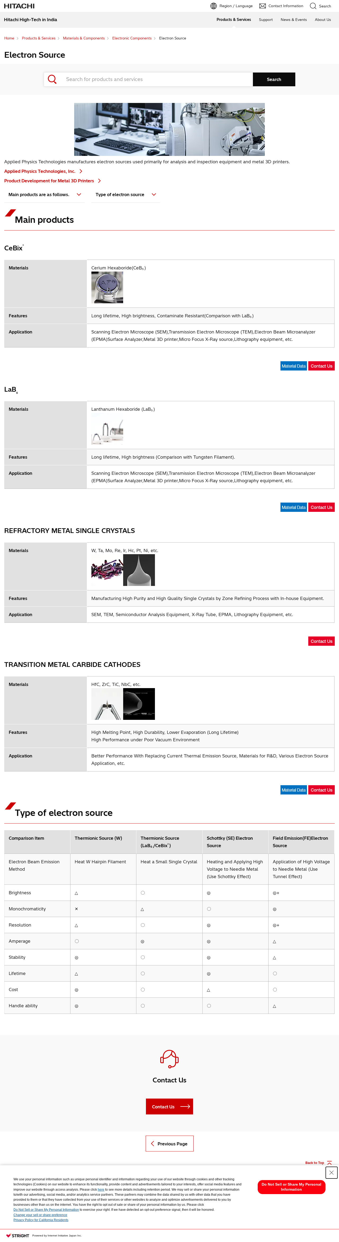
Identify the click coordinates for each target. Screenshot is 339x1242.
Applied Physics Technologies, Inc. (40, 171)
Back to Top (314, 1163)
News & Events (294, 19)
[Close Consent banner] (331, 1172)
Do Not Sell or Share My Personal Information (46, 1210)
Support (266, 19)
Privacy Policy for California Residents (41, 1220)
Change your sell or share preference (40, 1215)
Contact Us (163, 1106)
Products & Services (234, 19)
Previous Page (173, 1143)
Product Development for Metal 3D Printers (49, 180)
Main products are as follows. (38, 194)
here (101, 1189)
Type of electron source (120, 194)
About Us (323, 19)
